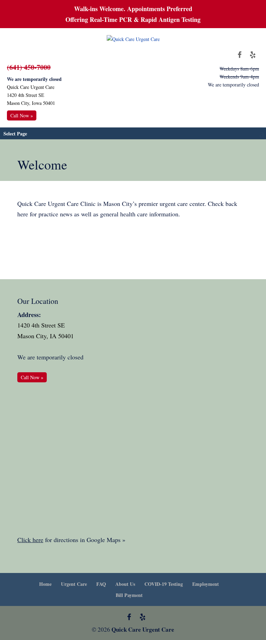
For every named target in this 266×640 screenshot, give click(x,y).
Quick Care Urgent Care (143, 629)
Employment (205, 584)
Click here (30, 539)
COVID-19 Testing (163, 584)
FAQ (101, 584)
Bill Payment (129, 595)
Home (45, 584)
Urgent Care (74, 584)
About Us (125, 584)
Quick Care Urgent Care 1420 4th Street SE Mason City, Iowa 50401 (31, 95)
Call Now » (21, 115)
